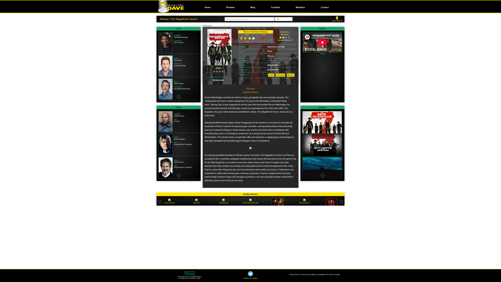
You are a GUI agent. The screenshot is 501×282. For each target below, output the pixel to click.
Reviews (230, 7)
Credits (337, 274)
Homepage (272, 61)
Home (207, 7)
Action (271, 75)
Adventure (280, 75)
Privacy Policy (294, 274)
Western (291, 75)
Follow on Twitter (250, 278)
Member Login (218, 80)
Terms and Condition (308, 274)
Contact (325, 7)
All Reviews (207, 26)
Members (300, 7)
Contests (275, 7)
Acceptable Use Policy (325, 274)
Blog (252, 7)
